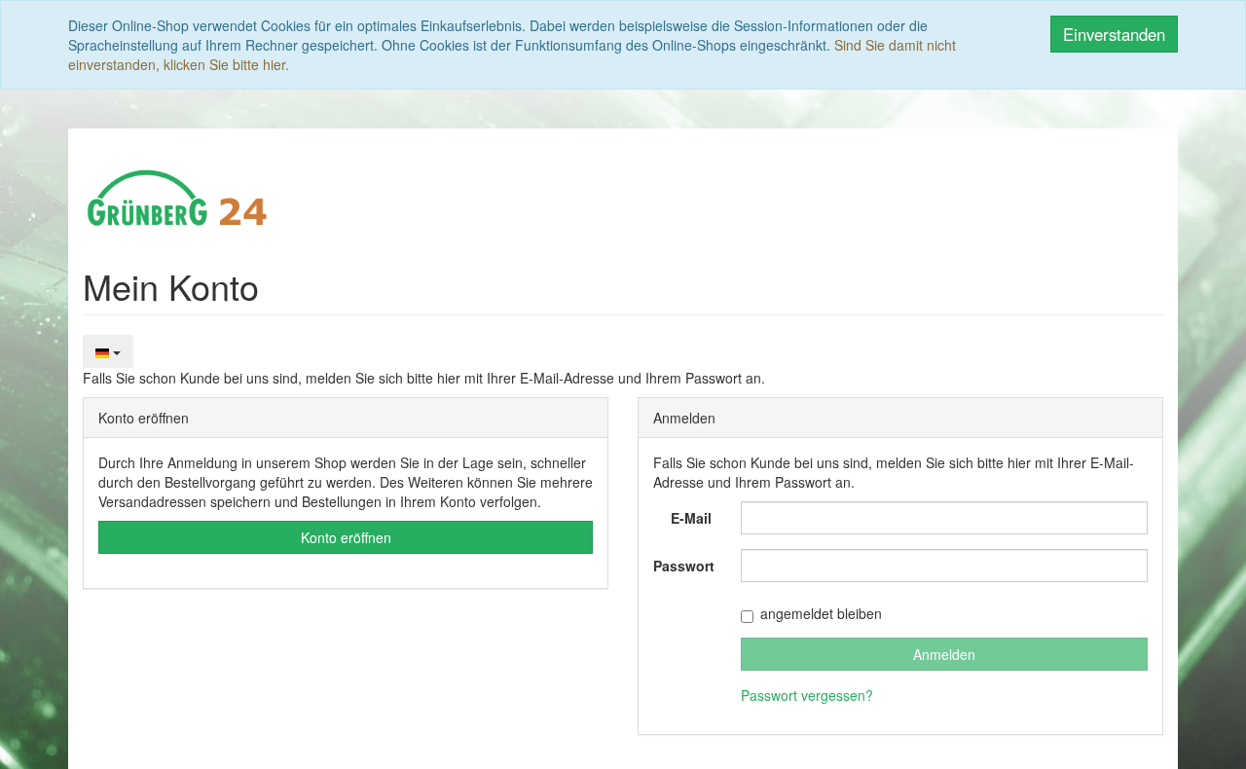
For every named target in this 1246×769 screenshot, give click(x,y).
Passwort (684, 565)
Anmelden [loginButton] (944, 654)
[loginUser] (944, 517)
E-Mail (691, 518)
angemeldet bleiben (821, 613)
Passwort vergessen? (807, 695)
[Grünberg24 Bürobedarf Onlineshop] (178, 195)
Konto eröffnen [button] (346, 537)
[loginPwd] (944, 565)
